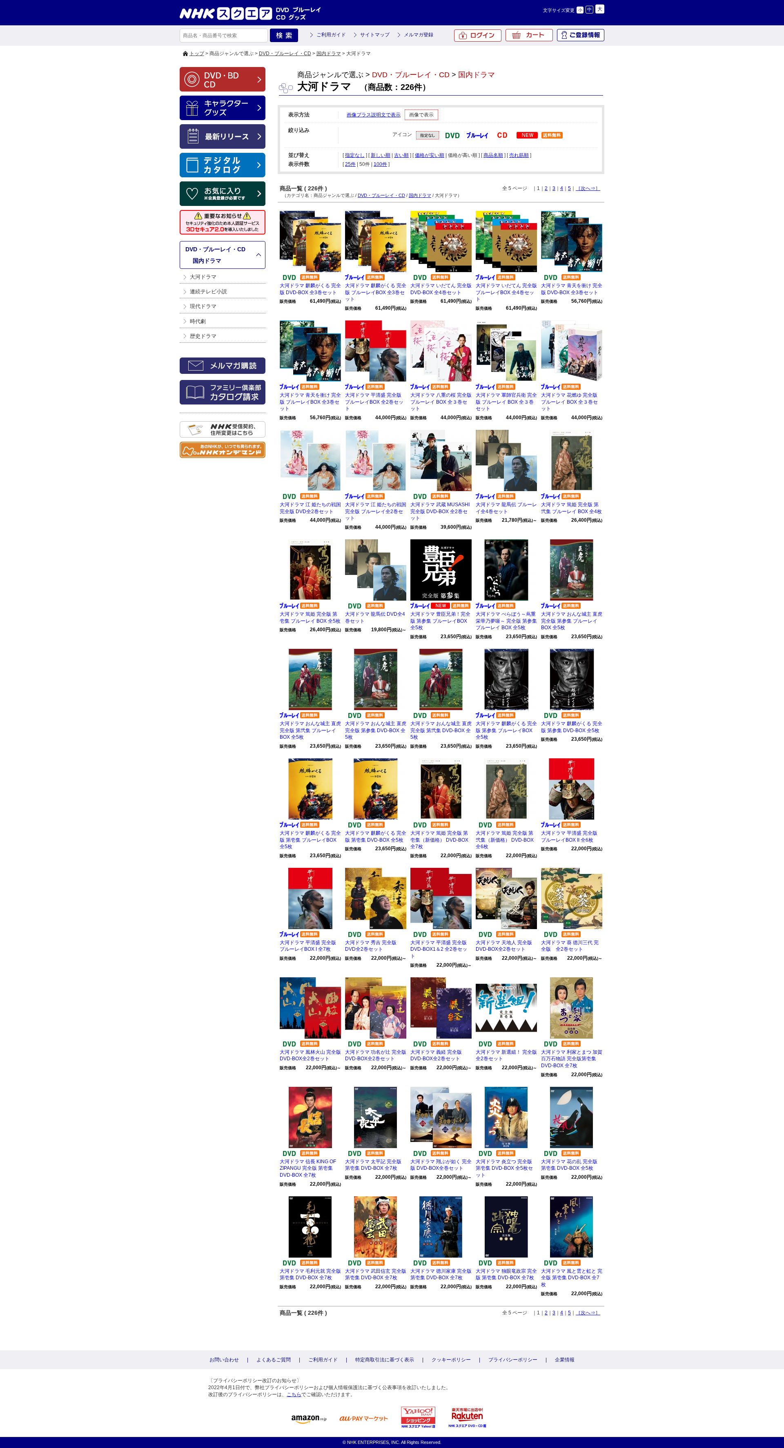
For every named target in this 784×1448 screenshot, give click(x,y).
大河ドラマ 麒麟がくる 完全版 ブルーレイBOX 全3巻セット (375, 292)
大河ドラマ (203, 277)
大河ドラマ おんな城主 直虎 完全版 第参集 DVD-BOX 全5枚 (375, 730)
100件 (380, 164)
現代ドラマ (203, 306)
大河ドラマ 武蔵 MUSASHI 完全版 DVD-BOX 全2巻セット (440, 511)
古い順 (401, 155)
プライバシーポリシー (512, 1360)
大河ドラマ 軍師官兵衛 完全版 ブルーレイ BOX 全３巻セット (506, 402)
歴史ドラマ (203, 336)
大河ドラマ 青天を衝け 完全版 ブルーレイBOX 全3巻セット (310, 402)
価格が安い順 (429, 155)
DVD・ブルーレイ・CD (285, 53)
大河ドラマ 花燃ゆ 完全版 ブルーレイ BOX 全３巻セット (569, 402)
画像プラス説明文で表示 (374, 115)
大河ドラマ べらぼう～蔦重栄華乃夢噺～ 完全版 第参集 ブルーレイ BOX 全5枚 (506, 621)
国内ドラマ (328, 53)
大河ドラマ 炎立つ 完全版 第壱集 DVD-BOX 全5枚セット (504, 1168)
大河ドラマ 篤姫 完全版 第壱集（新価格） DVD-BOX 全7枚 (439, 840)
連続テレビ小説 (208, 291)
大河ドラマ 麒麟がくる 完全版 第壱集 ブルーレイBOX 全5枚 (310, 840)
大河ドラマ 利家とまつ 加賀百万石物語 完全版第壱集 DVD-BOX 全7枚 (571, 1059)
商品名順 (493, 155)
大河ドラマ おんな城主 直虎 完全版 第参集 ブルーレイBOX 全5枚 (571, 621)
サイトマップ (375, 35)
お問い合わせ (224, 1360)
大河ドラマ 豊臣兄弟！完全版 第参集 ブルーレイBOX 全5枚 (440, 621)
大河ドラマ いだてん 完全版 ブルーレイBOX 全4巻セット (506, 292)
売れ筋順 (519, 155)
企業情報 (565, 1360)
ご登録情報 (580, 35)
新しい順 (380, 155)
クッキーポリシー (451, 1360)
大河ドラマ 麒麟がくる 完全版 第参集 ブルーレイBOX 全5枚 (506, 730)
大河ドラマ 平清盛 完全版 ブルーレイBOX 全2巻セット (374, 402)
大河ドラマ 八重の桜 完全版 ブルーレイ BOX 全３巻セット (441, 402)
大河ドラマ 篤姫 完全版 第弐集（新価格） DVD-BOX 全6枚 (505, 840)
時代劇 (198, 321)
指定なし (355, 155)
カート (529, 35)
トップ (196, 53)
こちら (294, 1394)
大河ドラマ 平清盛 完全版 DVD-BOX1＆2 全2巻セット (438, 949)
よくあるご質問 (273, 1360)
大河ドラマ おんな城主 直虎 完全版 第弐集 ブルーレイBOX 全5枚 (310, 730)
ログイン (477, 35)
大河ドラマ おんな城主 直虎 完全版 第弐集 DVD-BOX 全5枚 (441, 730)
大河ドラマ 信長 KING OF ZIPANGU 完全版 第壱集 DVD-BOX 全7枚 (308, 1168)
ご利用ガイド (331, 35)
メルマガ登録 (418, 35)
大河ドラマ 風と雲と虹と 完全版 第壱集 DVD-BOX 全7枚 (571, 1278)
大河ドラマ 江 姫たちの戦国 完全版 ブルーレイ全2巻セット (375, 511)
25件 (350, 164)
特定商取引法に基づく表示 (384, 1360)
